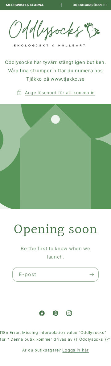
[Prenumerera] (91, 274)
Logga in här (75, 349)
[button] (55, 92)
